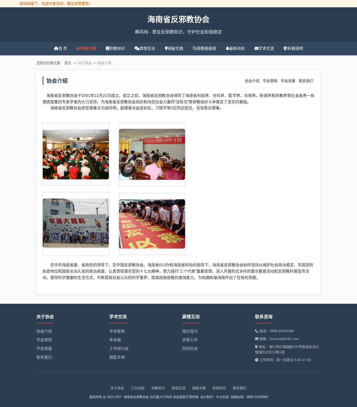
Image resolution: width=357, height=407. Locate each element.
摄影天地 (117, 357)
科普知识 (219, 388)
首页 (67, 63)
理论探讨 (190, 331)
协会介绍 (252, 81)
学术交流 (266, 48)
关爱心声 (190, 340)
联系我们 (306, 81)
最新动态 (237, 48)
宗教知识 (117, 48)
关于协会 (117, 388)
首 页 (62, 48)
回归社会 (190, 348)
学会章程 (270, 81)
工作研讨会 (119, 348)
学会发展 (288, 81)
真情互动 (147, 48)
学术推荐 (117, 331)
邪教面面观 (206, 48)
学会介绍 (88, 48)
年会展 (115, 340)
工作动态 (137, 388)
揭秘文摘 (175, 48)
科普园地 (295, 48)
